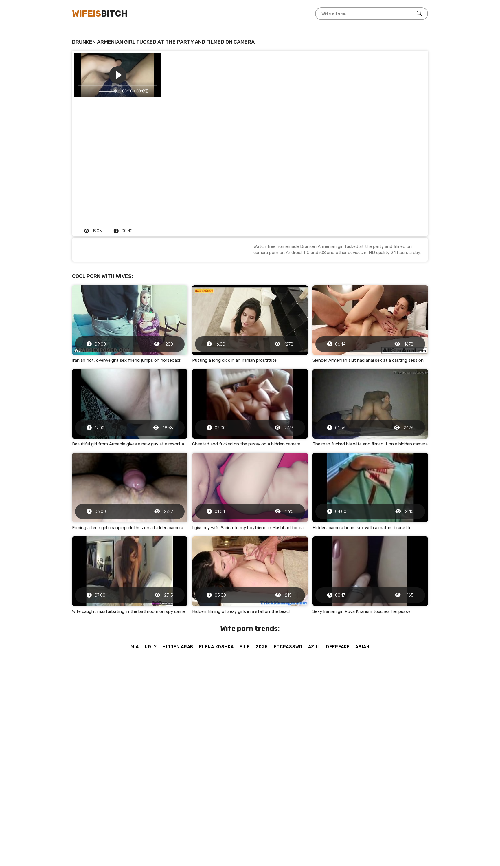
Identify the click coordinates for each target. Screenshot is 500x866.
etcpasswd (288, 646)
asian (362, 646)
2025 (261, 646)
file (245, 646)
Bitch (100, 13)
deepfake (338, 646)
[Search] (419, 13)
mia (134, 646)
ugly (151, 646)
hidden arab (177, 646)
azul (314, 646)
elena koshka (216, 646)
